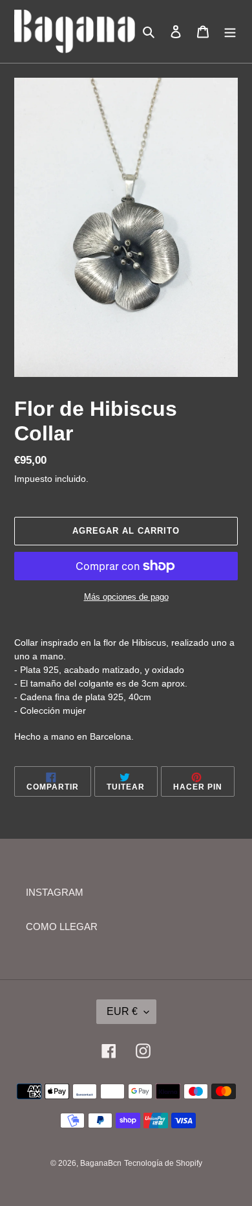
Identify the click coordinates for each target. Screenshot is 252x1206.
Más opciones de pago (126, 597)
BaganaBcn (100, 1163)
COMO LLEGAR (62, 926)
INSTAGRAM (54, 892)
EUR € (122, 1011)
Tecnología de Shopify (163, 1163)
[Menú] (230, 31)
